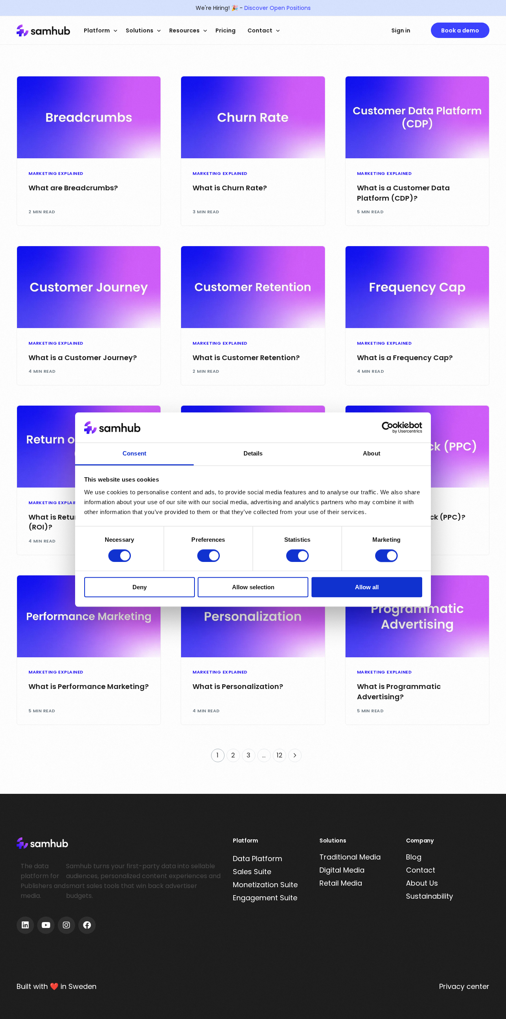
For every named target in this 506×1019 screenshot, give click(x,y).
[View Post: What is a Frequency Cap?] (417, 287)
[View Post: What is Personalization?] (253, 616)
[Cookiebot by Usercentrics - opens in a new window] (387, 427)
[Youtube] (46, 925)
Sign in (400, 30)
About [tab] (371, 453)
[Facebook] (87, 925)
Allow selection (253, 587)
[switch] (208, 555)
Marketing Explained (55, 173)
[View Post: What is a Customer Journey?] (88, 287)
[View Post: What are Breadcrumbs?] (88, 117)
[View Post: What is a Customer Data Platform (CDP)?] (417, 117)
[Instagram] (66, 925)
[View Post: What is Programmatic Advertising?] (417, 616)
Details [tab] (253, 453)
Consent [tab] (134, 453)
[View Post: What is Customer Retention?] (253, 287)
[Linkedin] (25, 925)
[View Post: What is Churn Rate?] (253, 117)
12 (279, 755)
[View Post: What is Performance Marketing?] (88, 616)
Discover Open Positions (277, 8)
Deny (139, 587)
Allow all (367, 587)
